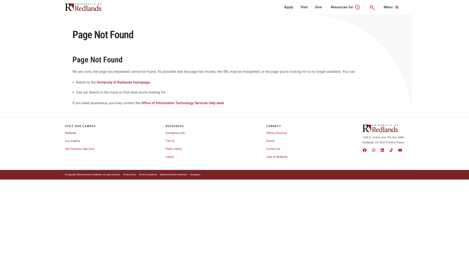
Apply (288, 7)
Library (170, 156)
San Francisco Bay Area (79, 149)
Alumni (270, 141)
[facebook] (364, 150)
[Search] (372, 7)
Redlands (70, 133)
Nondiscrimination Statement (173, 174)
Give (318, 7)
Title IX (170, 141)
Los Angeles (72, 141)
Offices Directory (276, 133)
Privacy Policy (129, 174)
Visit (304, 7)
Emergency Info (175, 133)
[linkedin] (382, 150)
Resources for (342, 7)
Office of (148, 103)
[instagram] (373, 150)
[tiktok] (391, 150)
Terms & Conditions (148, 174)
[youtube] (400, 150)
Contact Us (273, 149)
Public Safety (174, 149)
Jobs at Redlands (276, 156)
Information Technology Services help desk (190, 103)
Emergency (195, 174)
